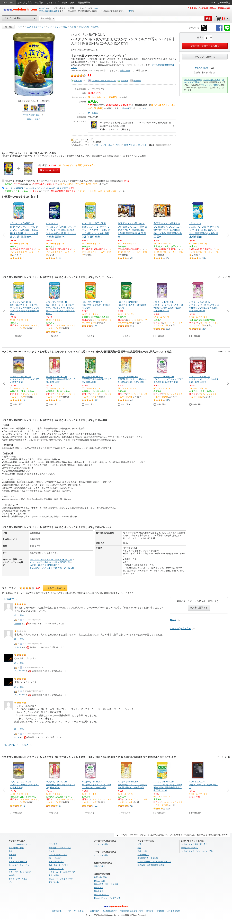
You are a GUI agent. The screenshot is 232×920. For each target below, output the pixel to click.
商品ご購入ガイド (101, 895)
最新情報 (137, 80)
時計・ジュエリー (56, 858)
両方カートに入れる (49, 170)
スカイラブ (19, 671)
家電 (10, 858)
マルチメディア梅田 (211, 80)
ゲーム (11, 882)
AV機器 (12, 875)
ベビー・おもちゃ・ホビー (20, 844)
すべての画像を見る (31, 115)
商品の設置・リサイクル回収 (106, 884)
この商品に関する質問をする (104, 80)
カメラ (51, 851)
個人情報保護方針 (109, 911)
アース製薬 (93, 113)
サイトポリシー (80, 911)
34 (168, 808)
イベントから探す (101, 855)
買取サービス (143, 855)
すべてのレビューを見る (16, 745)
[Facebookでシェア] (219, 30)
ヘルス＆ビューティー (81, 142)
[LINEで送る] (227, 30)
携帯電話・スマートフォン (60, 848)
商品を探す (98, 891)
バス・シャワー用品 (103, 145)
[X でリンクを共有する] (204, 30)
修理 (139, 844)
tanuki (16, 737)
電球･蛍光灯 (54, 882)
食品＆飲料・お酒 (16, 848)
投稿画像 (124, 80)
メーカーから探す (101, 844)
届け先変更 (127, 108)
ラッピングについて (189, 848)
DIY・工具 (53, 844)
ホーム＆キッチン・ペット (20, 865)
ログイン (43, 8)
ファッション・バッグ (58, 855)
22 (96, 400)
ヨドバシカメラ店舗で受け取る (194, 844)
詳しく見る (19, 615)
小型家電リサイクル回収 (148, 858)
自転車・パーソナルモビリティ (62, 879)
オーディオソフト (56, 869)
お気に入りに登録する (205, 57)
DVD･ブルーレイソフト (58, 865)
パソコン (12, 869)
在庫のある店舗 (201, 68)
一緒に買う (18, 336)
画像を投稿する (33, 119)
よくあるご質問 (173, 911)
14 (204, 258)
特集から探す (99, 866)
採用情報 (149, 911)
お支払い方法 (99, 881)
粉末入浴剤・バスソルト (135, 145)
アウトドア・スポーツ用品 (20, 872)
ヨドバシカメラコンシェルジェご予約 (197, 851)
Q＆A (173, 620)
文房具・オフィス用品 (18, 879)
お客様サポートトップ (61, 911)
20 (204, 329)
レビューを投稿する (55, 587)
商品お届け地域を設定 (49, 11)
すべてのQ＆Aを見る (180, 628)
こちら (95, 8)
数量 (199, 37)
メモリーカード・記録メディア (62, 872)
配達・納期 (98, 888)
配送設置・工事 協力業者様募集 (151, 865)
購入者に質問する (199, 607)
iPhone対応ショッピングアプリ (107, 898)
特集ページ (125, 70)
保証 (139, 848)
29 (168, 329)
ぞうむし (18, 647)
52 (60, 258)
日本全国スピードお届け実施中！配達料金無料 (209, 8)
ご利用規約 (94, 911)
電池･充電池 (54, 875)
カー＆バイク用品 (56, 862)
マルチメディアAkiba (193, 80)
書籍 (10, 851)
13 (168, 400)
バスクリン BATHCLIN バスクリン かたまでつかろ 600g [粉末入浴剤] (36, 188)
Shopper (17, 623)
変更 (131, 11)
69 (96, 326)
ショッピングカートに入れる (205, 45)
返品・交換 (142, 851)
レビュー (78, 80)
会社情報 (160, 911)
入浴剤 (118, 145)
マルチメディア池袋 (209, 85)
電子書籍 (12, 855)
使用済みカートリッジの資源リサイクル (154, 862)
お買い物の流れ (100, 877)
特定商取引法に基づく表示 (131, 911)
